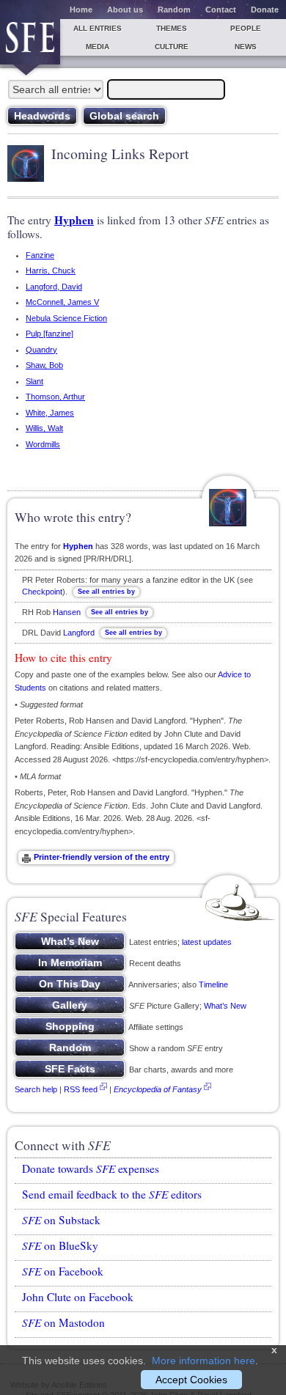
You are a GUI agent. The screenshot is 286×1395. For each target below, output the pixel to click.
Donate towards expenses (90, 1168)
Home (81, 9)
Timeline (213, 984)
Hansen (67, 612)
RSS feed (81, 1089)
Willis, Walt (44, 428)
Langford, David (54, 286)
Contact (220, 9)
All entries (97, 28)
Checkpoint (42, 591)
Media (97, 47)
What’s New (225, 1005)
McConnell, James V (62, 302)
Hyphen (74, 220)
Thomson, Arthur (55, 396)
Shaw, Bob (44, 365)
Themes (171, 28)
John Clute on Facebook (77, 1296)
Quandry (41, 349)
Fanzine (40, 255)
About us (125, 9)
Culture (171, 47)
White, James (50, 412)
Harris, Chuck (51, 270)
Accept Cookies (191, 1379)
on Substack (61, 1219)
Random (174, 9)
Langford (79, 632)
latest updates (207, 942)
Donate (265, 9)
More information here (203, 1360)
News (246, 47)
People (245, 28)
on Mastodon (63, 1322)
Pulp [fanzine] (49, 333)
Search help (36, 1089)
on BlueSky (60, 1245)
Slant (34, 381)
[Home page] (30, 42)
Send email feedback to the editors (112, 1194)
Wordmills (43, 444)
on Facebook (62, 1271)
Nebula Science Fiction (66, 318)
